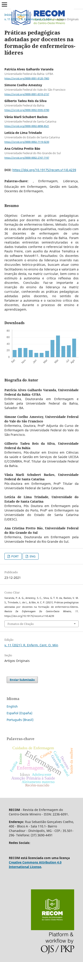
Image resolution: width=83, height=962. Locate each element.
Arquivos (23, 15)
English (12, 706)
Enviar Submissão (22, 680)
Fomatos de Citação (21, 624)
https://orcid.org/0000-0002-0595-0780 (26, 110)
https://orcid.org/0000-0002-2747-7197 (26, 157)
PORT (15, 556)
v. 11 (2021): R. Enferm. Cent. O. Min (27, 19)
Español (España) (19, 713)
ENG (32, 556)
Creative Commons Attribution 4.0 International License (35, 864)
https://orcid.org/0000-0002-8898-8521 (26, 126)
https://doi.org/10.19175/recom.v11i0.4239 (44, 170)
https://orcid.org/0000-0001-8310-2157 (26, 94)
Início (8, 15)
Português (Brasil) (20, 720)
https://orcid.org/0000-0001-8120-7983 (26, 78)
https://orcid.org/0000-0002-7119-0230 (26, 141)
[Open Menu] (4, 4)
